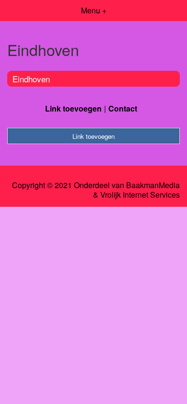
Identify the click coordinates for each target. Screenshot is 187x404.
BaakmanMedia (153, 185)
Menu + (93, 10)
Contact (122, 108)
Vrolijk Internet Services (140, 195)
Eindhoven (31, 79)
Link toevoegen (73, 108)
